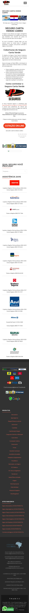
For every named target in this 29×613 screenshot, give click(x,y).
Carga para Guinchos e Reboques (14, 434)
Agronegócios (14, 418)
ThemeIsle (21, 609)
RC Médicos (14, 467)
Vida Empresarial (14, 484)
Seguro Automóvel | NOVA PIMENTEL (12, 525)
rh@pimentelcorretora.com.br (14, 563)
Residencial (14, 474)
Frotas (14, 447)
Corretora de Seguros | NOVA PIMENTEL (13, 532)
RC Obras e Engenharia (14, 470)
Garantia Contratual (14, 451)
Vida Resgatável (14, 493)
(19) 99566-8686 (18, 585)
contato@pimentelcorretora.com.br (14, 568)
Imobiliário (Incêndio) (14, 454)
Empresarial (14, 444)
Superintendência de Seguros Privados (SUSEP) (14, 105)
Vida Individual (14, 487)
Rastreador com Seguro (15, 464)
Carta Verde (14, 437)
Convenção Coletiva (14, 441)
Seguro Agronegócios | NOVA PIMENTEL (13, 509)
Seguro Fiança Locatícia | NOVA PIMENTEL (13, 512)
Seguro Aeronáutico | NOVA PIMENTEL (12, 505)
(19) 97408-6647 (17, 578)
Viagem (15, 480)
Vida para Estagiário (14, 490)
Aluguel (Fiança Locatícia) (14, 421)
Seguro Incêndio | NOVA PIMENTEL (11, 529)
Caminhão (14, 427)
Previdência (15, 460)
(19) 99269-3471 (19, 582)
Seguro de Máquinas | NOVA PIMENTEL (12, 522)
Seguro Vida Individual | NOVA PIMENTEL (13, 515)
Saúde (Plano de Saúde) (14, 477)
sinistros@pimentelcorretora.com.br (14, 558)
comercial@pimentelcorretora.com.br (14, 553)
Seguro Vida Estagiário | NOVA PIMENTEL (13, 519)
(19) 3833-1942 (19, 588)
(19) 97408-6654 (14, 573)
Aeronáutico (14, 414)
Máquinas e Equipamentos (14, 457)
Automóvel (14, 424)
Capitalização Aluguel (14, 431)
